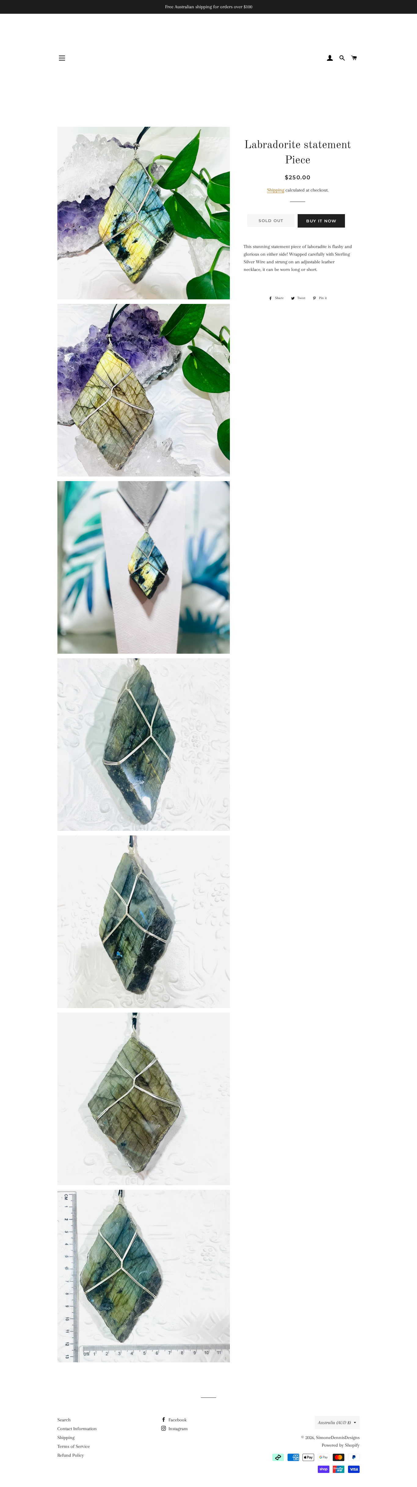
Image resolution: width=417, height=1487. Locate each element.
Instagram (177, 1428)
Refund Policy (70, 1455)
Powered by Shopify (341, 1445)
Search (64, 1420)
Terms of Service (73, 1446)
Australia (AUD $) (334, 1422)
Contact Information (77, 1428)
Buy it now (321, 220)
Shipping (275, 190)
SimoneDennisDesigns (338, 1437)
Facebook (177, 1420)
